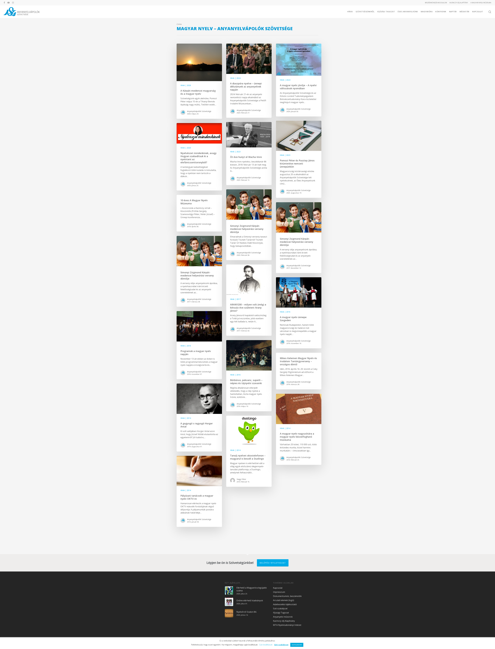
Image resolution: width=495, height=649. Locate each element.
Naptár (453, 11)
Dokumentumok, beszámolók (287, 596)
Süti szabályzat (280, 608)
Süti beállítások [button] (265, 644)
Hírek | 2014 (185, 418)
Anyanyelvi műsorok (283, 616)
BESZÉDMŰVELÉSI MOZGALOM (436, 3)
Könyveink (440, 11)
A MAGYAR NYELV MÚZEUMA (481, 3)
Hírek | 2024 (235, 78)
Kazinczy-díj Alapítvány (284, 620)
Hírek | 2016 (285, 312)
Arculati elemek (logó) (283, 600)
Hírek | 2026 (185, 85)
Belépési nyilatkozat (273, 563)
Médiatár (464, 11)
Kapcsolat (477, 11)
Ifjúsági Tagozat (386, 11)
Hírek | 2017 (235, 299)
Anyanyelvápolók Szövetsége (199, 111)
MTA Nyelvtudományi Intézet (287, 625)
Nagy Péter (241, 479)
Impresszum (279, 592)
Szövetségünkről (365, 11)
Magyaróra (427, 11)
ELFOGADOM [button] (297, 645)
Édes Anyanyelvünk (408, 11)
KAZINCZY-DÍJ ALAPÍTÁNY (458, 3)
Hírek (350, 11)
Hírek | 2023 (285, 155)
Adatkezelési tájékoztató (285, 604)
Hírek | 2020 (185, 148)
